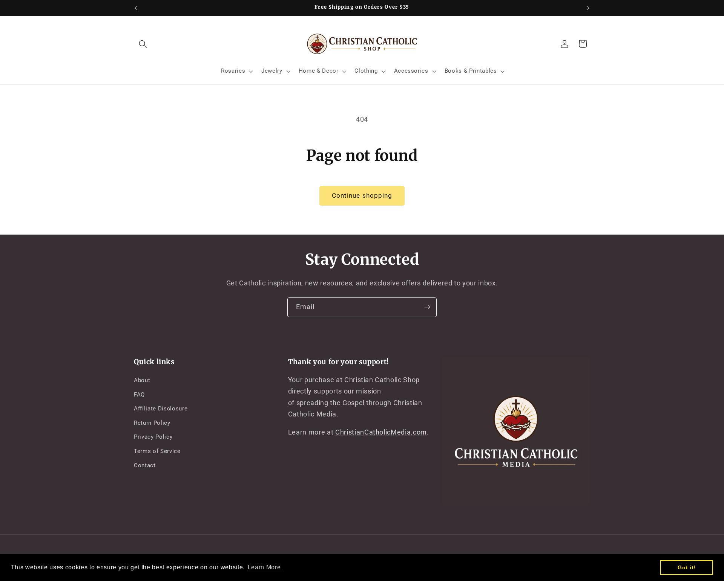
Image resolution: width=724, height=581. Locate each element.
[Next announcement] (588, 8)
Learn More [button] (264, 567)
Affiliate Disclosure (160, 409)
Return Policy (152, 422)
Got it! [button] (687, 567)
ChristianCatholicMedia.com (381, 432)
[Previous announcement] (136, 8)
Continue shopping (362, 195)
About (142, 380)
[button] (143, 44)
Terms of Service (157, 451)
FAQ (139, 394)
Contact (145, 465)
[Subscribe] (427, 307)
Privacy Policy (153, 437)
